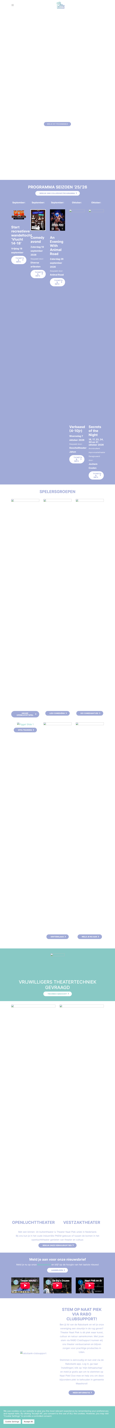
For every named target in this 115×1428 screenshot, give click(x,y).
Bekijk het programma (57, 124)
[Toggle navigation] (12, 5)
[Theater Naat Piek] (61, 5)
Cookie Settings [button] (12, 1421)
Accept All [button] (28, 1421)
